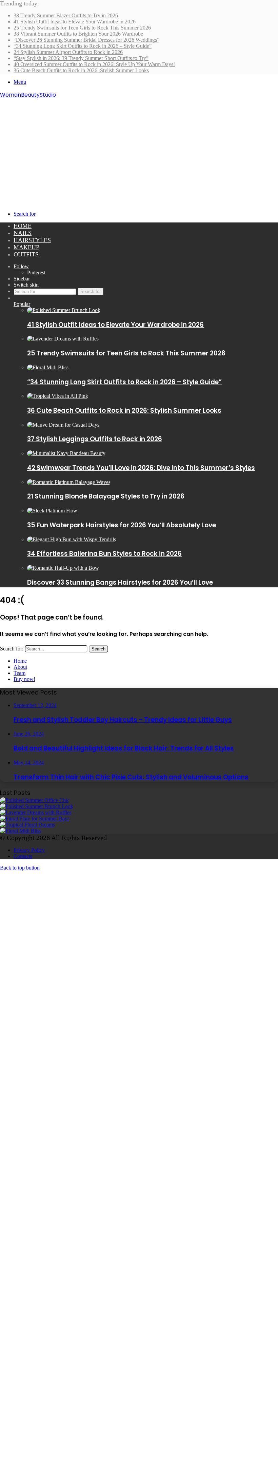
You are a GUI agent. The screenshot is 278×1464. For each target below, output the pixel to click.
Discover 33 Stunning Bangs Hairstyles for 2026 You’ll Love (120, 582)
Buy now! (24, 679)
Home (23, 225)
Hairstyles (32, 240)
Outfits (26, 254)
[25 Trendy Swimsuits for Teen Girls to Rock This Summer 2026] (63, 338)
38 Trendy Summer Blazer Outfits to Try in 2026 (66, 15)
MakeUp (26, 247)
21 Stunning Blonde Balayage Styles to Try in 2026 (105, 496)
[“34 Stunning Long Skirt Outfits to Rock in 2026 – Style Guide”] (47, 367)
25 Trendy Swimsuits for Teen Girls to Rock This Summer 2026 (82, 28)
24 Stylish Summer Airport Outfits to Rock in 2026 (68, 52)
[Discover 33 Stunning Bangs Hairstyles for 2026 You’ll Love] (63, 568)
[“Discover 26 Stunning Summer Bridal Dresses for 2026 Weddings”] (27, 824)
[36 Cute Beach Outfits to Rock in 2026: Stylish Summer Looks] (57, 396)
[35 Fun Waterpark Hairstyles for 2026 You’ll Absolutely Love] (52, 510)
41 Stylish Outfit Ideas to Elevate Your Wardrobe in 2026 (75, 21)
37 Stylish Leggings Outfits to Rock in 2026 (94, 439)
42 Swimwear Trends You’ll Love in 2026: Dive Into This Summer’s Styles (141, 467)
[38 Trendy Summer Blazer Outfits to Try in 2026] (35, 800)
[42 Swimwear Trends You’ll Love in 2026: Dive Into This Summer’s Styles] (66, 453)
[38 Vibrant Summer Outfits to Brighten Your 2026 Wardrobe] (35, 818)
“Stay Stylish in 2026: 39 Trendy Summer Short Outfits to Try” (81, 58)
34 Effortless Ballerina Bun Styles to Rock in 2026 (104, 553)
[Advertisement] (139, 149)
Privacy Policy (29, 850)
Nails (23, 233)
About (20, 667)
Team (19, 673)
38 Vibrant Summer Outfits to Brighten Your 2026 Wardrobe (78, 34)
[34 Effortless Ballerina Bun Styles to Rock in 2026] (71, 539)
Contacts (23, 856)
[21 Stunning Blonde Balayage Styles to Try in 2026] (69, 482)
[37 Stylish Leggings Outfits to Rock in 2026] (63, 425)
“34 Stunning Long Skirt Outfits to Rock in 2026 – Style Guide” (83, 46)
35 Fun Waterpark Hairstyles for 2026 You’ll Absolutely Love (121, 525)
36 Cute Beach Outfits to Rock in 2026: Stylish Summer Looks (81, 70)
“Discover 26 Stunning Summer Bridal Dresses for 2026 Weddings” (86, 40)
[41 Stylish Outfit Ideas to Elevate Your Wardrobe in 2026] (63, 310)
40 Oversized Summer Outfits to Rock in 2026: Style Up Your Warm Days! (94, 64)
